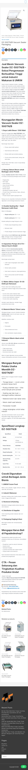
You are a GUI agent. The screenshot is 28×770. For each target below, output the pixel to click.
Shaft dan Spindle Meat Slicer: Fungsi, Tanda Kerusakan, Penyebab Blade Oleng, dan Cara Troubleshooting (13, 723)
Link (3, 747)
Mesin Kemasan (8, 35)
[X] (6, 50)
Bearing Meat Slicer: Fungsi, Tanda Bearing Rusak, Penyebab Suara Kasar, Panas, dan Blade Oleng (14, 718)
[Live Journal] (18, 602)
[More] (3, 53)
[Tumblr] (12, 50)
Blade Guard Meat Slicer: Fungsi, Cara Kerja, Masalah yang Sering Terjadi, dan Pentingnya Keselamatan (13, 728)
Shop (3, 750)
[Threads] (15, 50)
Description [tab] (5, 60)
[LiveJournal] (18, 50)
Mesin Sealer (16, 35)
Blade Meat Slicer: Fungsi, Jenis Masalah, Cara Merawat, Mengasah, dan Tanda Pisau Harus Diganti (13, 733)
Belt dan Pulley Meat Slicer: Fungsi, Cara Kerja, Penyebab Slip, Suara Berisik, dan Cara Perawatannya (13, 712)
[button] (23, 10)
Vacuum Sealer (5, 39)
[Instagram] (24, 50)
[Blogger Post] (9, 50)
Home (3, 35)
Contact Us (4, 745)
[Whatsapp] (21, 50)
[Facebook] (3, 50)
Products (4, 749)
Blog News (4, 743)
